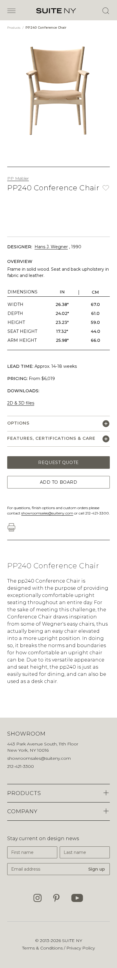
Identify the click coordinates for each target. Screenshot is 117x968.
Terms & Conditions (43, 948)
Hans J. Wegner (51, 246)
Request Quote (58, 462)
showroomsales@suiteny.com (47, 513)
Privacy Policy (80, 948)
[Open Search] (105, 11)
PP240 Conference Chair (46, 28)
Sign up (96, 869)
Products (14, 28)
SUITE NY (72, 940)
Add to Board (58, 482)
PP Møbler (18, 178)
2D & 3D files (20, 403)
